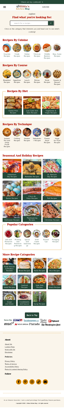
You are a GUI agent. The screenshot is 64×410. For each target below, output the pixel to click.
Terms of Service (11, 364)
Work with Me (10, 350)
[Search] (51, 23)
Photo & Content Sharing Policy (16, 369)
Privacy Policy (10, 361)
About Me (8, 344)
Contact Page (10, 347)
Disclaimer (8, 352)
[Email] (45, 381)
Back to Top (32, 315)
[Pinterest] (25, 381)
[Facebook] (18, 381)
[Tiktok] (38, 381)
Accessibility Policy (12, 367)
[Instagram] (32, 381)
